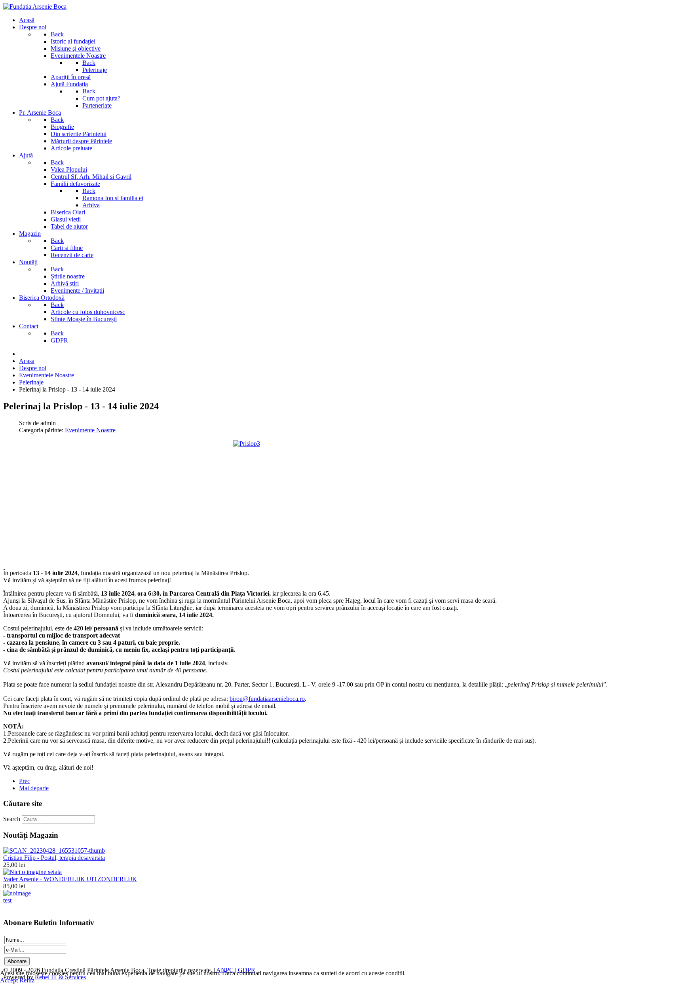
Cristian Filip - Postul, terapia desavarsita (54, 857)
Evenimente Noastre (90, 430)
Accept (9, 980)
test (7, 900)
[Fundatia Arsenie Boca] (34, 6)
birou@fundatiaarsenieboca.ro (267, 698)
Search (11, 819)
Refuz (26, 980)
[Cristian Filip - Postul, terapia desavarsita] (54, 850)
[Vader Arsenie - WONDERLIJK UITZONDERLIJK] (32, 872)
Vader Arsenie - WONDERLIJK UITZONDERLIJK (70, 879)
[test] (17, 893)
